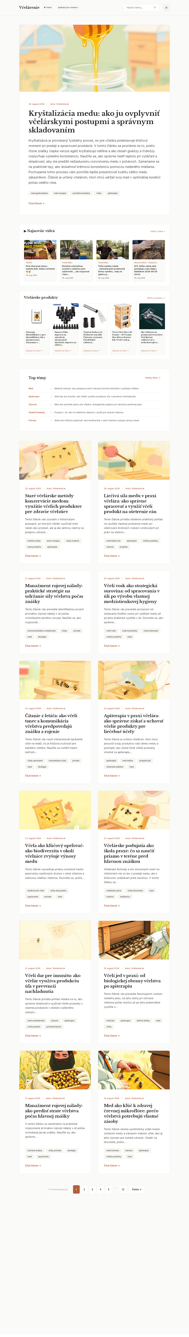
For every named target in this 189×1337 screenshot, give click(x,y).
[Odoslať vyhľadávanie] (155, 7)
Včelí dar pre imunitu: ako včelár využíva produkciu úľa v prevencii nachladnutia (95, 396)
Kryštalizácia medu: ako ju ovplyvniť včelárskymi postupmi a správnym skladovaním (94, 122)
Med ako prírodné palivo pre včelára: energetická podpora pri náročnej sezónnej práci (98, 404)
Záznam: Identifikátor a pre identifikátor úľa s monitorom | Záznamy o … (36, 337)
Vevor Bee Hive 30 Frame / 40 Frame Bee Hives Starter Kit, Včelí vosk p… (122, 336)
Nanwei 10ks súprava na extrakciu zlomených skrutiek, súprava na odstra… (65, 338)
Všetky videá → (157, 231)
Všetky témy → (152, 377)
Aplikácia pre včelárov (68, 7)
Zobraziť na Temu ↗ (34, 351)
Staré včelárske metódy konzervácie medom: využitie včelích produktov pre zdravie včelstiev (53, 503)
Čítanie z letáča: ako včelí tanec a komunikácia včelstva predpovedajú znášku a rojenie (51, 723)
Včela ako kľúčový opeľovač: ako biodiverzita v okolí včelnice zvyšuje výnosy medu (96, 420)
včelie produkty (37, 412)
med (31, 388)
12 (123, 1189)
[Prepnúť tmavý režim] (166, 7)
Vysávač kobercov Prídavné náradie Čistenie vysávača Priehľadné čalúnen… (93, 337)
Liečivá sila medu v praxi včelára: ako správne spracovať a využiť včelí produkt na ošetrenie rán (130, 503)
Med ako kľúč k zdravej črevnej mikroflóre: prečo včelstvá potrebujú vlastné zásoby (131, 1113)
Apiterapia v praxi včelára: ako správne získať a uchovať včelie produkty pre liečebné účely (133, 723)
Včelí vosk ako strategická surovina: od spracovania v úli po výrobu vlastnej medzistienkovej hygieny (132, 593)
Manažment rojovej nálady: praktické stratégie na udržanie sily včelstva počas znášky (54, 593)
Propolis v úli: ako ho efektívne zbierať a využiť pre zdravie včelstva (88, 412)
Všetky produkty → (156, 298)
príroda (32, 420)
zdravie (33, 404)
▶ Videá (48, 7)
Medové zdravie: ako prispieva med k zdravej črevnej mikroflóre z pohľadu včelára (96, 388)
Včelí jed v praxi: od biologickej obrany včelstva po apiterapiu (132, 981)
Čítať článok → (36, 203)
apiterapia (34, 396)
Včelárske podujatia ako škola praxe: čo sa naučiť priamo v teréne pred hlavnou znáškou (129, 853)
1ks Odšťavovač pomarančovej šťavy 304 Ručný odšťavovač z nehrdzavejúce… (152, 337)
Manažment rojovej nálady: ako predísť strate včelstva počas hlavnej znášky (54, 1111)
